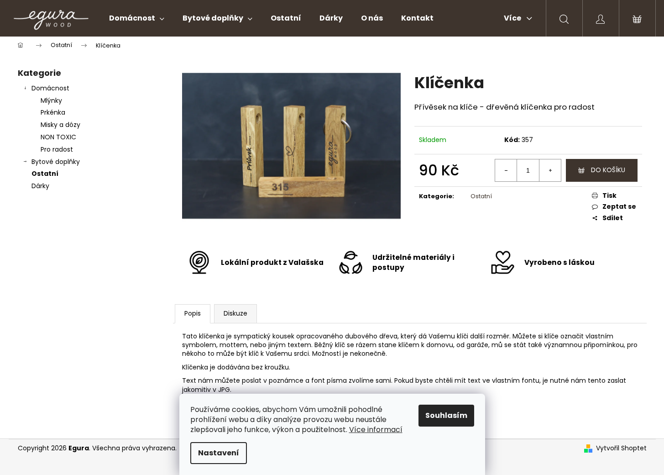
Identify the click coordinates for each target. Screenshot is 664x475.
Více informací (376, 429)
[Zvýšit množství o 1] (550, 170)
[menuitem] (136, 18)
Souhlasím (446, 415)
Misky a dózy (60, 124)
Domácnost (50, 88)
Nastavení (218, 453)
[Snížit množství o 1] (506, 170)
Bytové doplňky (55, 161)
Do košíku (608, 169)
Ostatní (44, 173)
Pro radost (57, 149)
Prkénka (53, 112)
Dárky (40, 185)
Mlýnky (51, 100)
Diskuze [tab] (235, 313)
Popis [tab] (192, 313)
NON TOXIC (58, 137)
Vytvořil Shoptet (621, 448)
